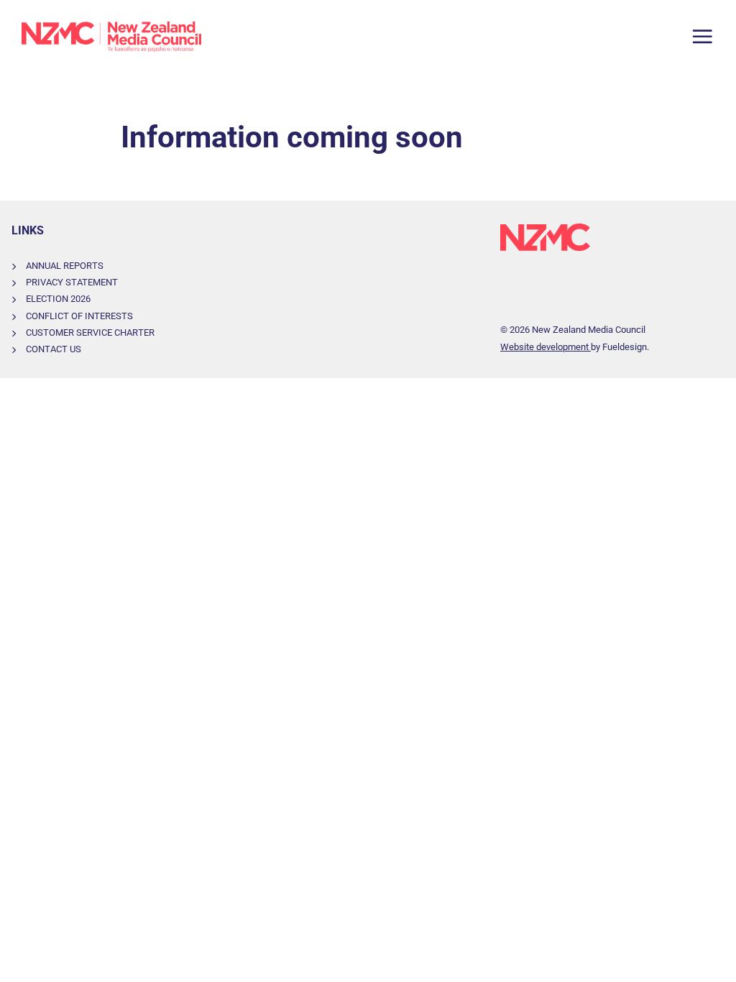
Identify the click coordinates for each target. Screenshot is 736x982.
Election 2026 (58, 298)
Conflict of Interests (79, 316)
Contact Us (53, 349)
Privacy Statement (72, 282)
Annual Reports (65, 265)
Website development (545, 346)
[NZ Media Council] (111, 37)
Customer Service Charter (90, 332)
